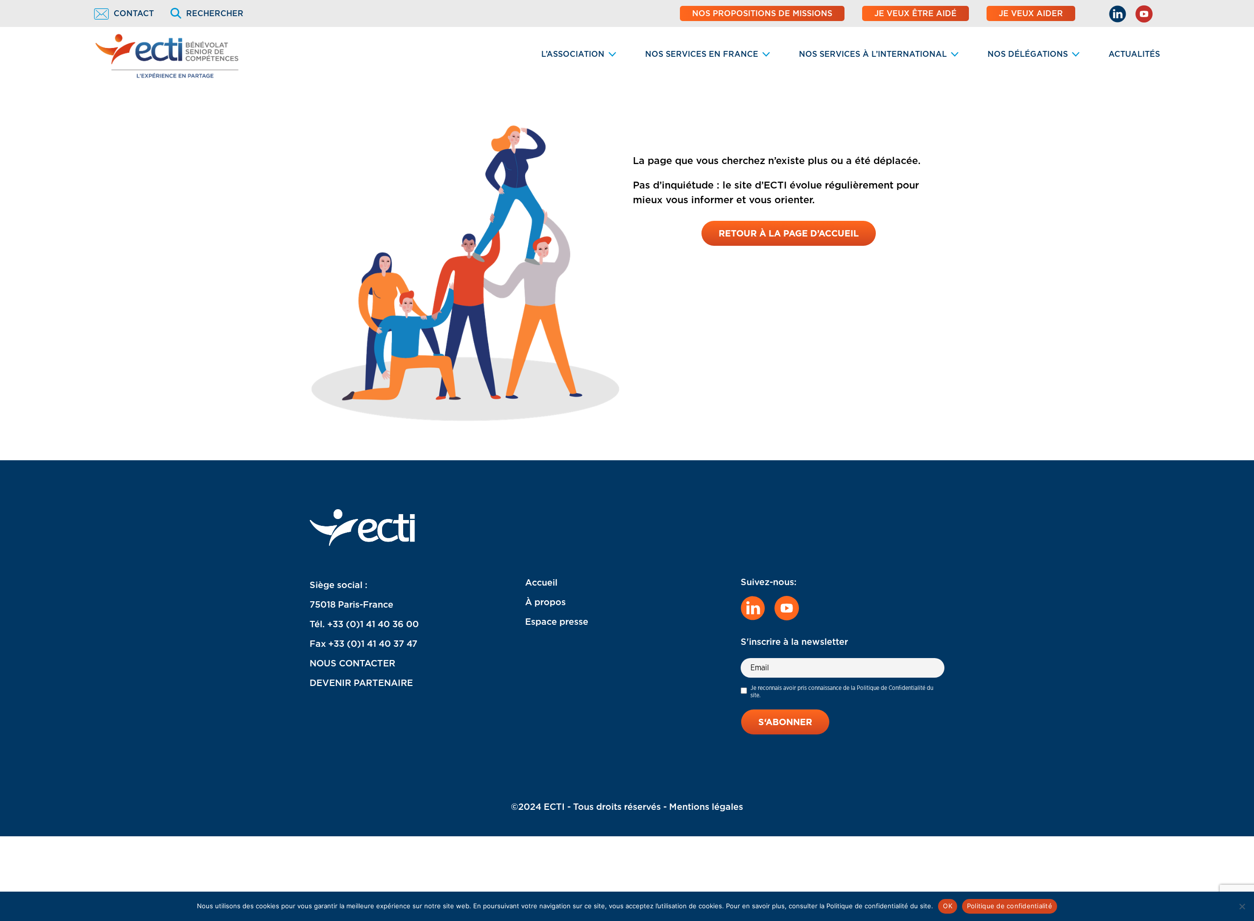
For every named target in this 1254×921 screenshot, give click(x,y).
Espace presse (556, 621)
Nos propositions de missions (762, 13)
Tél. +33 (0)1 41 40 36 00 (364, 624)
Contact (134, 13)
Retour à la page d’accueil (789, 233)
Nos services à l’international (873, 54)
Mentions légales (706, 807)
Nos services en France (701, 54)
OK (947, 906)
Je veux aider (1031, 13)
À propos (545, 602)
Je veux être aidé (915, 13)
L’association (572, 54)
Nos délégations (1028, 54)
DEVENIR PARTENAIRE (361, 683)
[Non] (1242, 906)
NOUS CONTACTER (352, 663)
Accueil (541, 582)
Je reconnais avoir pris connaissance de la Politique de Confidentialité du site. (841, 691)
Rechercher (214, 13)
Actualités (1134, 54)
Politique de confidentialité (1009, 906)
